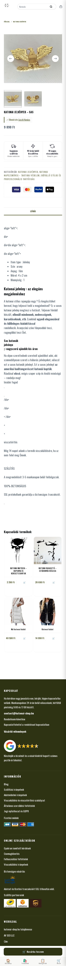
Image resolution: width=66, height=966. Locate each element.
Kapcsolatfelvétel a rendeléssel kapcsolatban (26, 724)
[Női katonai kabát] (18, 611)
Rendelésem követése (14, 719)
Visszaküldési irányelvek (16, 864)
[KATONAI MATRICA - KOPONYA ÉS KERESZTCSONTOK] (18, 550)
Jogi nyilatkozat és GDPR (16, 811)
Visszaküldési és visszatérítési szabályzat (24, 800)
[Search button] (51, 6)
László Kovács (24, 119)
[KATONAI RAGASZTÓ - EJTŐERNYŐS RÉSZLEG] (47, 550)
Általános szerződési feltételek (19, 806)
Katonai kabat (47, 629)
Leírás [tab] (33, 211)
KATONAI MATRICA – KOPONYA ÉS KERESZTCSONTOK (18, 571)
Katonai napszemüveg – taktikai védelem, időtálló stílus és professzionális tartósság (32, 175)
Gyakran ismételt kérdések (17, 848)
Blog (6, 784)
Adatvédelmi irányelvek (15, 795)
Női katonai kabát (18, 629)
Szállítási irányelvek (14, 789)
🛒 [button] (24, 582)
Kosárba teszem (35, 951)
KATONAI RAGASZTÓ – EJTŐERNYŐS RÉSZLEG (48, 569)
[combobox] (33, 6)
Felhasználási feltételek (16, 859)
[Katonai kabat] (47, 611)
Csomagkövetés (11, 853)
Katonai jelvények (28, 171)
